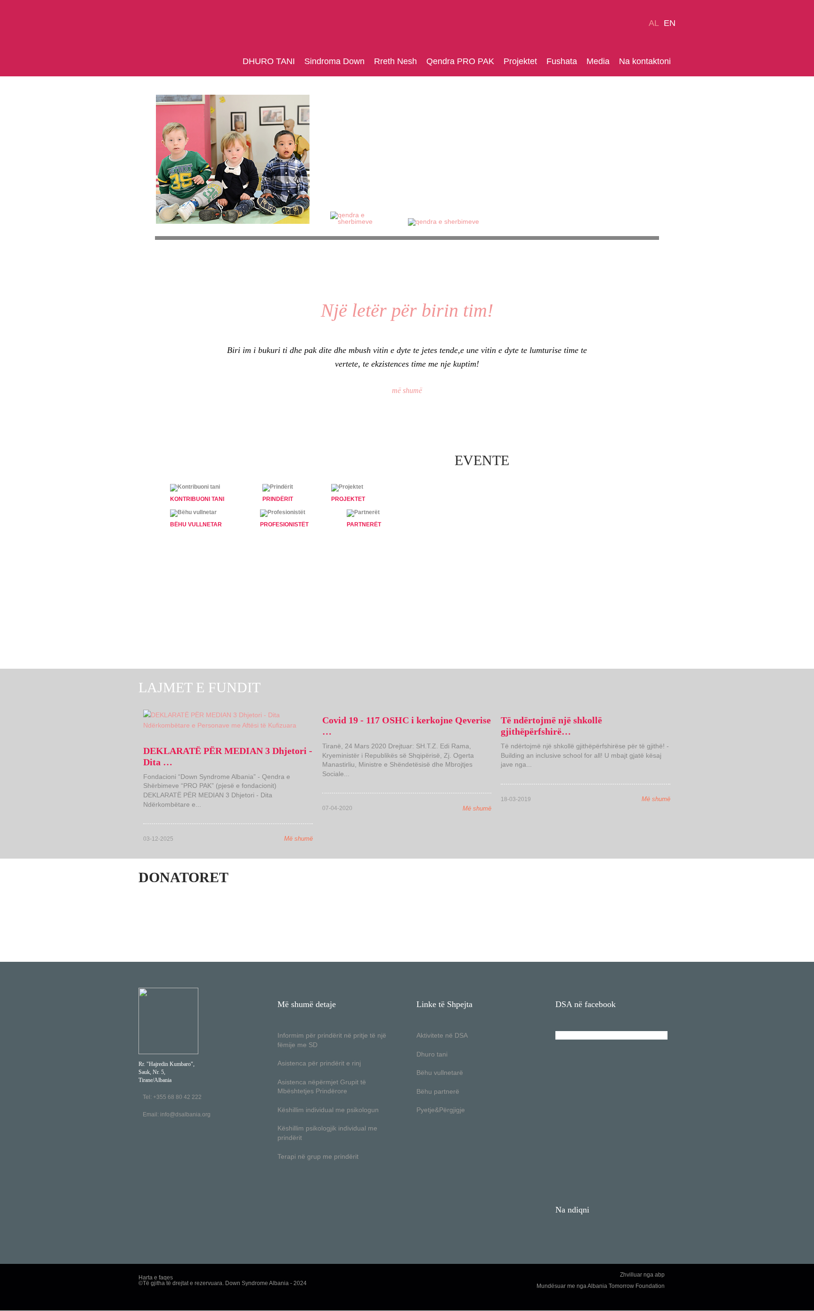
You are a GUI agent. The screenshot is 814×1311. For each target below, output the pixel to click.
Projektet (520, 61)
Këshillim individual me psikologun (328, 1110)
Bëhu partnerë (437, 1091)
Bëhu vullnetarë (439, 1072)
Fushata (561, 61)
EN (670, 23)
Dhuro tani (432, 1054)
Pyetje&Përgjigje (440, 1110)
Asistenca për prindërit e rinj (319, 1063)
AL (654, 23)
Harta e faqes (155, 1277)
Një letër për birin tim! (407, 310)
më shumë (407, 390)
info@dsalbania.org (185, 1114)
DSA (168, 38)
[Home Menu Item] (235, 61)
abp (660, 1274)
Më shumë (298, 838)
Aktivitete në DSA (442, 1035)
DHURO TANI (269, 61)
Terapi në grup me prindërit (317, 1156)
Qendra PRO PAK (460, 61)
